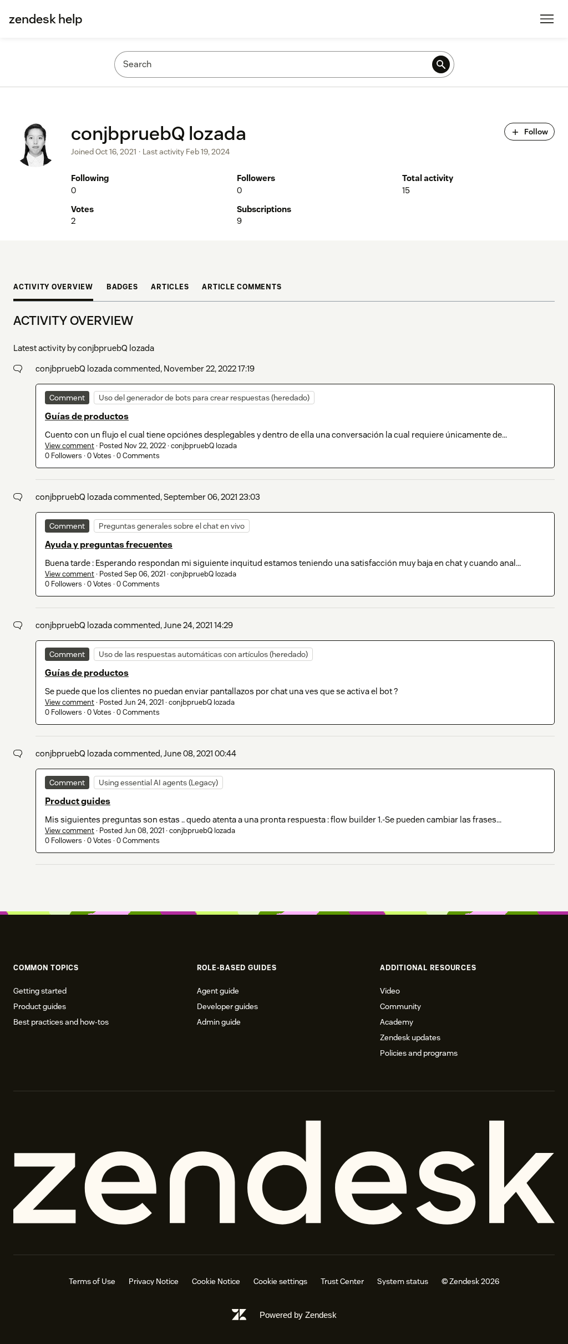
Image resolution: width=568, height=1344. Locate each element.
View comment (69, 445)
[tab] (53, 288)
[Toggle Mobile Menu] (547, 19)
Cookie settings (280, 1281)
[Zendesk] (284, 1173)
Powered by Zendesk (298, 1315)
